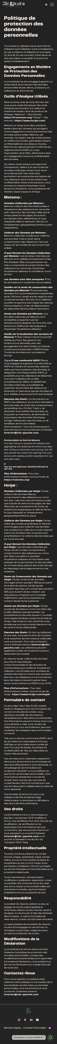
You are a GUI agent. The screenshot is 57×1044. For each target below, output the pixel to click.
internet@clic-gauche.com (21, 836)
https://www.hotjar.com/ (29, 121)
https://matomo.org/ (17, 480)
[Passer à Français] (46, 4)
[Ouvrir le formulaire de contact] (50, 1037)
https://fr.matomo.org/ (18, 118)
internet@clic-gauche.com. (21, 433)
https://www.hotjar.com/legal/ (31, 695)
